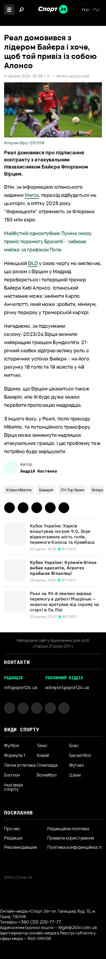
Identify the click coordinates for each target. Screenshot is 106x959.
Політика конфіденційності (74, 847)
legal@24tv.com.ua (77, 927)
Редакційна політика (68, 828)
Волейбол (47, 775)
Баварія (46, 489)
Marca (32, 195)
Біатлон (12, 775)
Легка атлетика (20, 765)
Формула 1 (14, 755)
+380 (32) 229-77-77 (39, 922)
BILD (33, 263)
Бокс (74, 745)
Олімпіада (47, 765)
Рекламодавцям (20, 847)
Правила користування (70, 838)
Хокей (43, 755)
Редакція (13, 838)
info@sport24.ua (20, 687)
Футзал (76, 765)
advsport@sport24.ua (67, 687)
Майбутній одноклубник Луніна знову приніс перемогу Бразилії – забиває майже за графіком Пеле (48, 241)
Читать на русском (72, 76)
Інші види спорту (13, 787)
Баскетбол (80, 755)
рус (96, 9)
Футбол (11, 745)
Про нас (12, 828)
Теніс (42, 745)
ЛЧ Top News (72, 489)
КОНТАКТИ (17, 662)
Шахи (75, 775)
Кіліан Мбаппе (19, 489)
